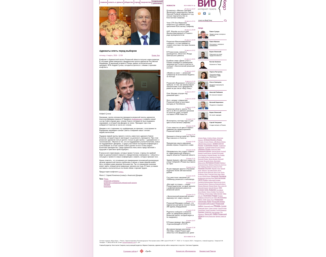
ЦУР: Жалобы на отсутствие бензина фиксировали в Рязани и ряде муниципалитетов (179, 33)
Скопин (201, 212)
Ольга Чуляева (211, 191)
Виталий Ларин (209, 161)
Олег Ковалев (210, 190)
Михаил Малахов (203, 186)
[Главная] (212, 15)
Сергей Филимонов (221, 210)
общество (128, 2)
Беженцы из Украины (215, 157)
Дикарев (107, 185)
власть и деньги (115, 2)
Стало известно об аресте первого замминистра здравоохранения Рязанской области (180, 129)
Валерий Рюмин (203, 159)
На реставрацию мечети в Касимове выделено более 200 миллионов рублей (181, 170)
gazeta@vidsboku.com (129, 242)
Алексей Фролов (216, 151)
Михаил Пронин (213, 186)
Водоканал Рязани (213, 163)
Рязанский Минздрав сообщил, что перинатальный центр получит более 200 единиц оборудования (181, 205)
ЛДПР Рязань (203, 180)
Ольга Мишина (202, 191)
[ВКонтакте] (204, 14)
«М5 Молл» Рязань (220, 141)
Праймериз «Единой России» (206, 197)
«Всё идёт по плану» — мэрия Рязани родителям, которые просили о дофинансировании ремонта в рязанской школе (181, 187)
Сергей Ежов (201, 210)
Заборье (204, 170)
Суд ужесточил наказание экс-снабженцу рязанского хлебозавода (180, 178)
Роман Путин (210, 199)
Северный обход (203, 208)
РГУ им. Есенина (220, 197)
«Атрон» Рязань (202, 138)
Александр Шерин (204, 151)
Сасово (223, 206)
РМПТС (200, 199)
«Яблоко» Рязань (204, 149)
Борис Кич (156, 55)
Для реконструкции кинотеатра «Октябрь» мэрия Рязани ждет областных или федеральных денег (180, 231)
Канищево (215, 176)
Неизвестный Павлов (207, 251)
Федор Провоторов (210, 216)
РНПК (204, 199)
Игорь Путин (217, 172)
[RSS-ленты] (199, 14)
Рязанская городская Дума (210, 200)
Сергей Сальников (211, 210)
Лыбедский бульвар (214, 180)
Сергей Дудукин (222, 208)
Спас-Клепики (215, 212)
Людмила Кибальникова (205, 182)
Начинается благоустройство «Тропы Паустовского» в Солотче (181, 137)
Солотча (208, 212)
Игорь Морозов (208, 172)
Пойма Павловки (217, 193)
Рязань (217, 206)
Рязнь (106, 179)
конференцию (137, 119)
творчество (146, 2)
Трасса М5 (208, 214)
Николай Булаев (203, 188)
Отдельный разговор (157, 2)
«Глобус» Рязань (211, 138)
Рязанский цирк (208, 206)
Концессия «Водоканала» (186, 251)
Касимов (222, 176)
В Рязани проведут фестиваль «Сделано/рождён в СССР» (178, 223)
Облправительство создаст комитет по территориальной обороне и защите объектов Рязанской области (181, 153)
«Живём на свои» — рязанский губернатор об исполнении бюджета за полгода (180, 74)
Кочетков (107, 186)
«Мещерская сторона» (205, 143)
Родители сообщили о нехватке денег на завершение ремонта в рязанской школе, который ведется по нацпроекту (180, 214)
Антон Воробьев (202, 155)
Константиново (220, 178)
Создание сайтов (130, 251)
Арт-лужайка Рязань (203, 157)
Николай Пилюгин (213, 188)
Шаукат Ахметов (221, 216)
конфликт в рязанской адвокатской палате (120, 183)
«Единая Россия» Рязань (212, 140)
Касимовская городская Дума (206, 178)
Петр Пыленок (220, 191)
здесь (121, 172)
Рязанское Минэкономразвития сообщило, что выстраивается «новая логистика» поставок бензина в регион (181, 44)
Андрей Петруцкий (217, 153)
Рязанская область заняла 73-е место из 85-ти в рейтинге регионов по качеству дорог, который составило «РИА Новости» (180, 111)
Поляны (220, 195)
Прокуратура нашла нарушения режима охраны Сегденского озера (180, 144)
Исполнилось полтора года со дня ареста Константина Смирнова (180, 121)
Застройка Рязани (212, 170)
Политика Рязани (210, 196)
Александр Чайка (215, 149)
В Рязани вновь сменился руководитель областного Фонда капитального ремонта (179, 54)
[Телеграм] (209, 14)
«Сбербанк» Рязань (211, 145)
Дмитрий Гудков (216, 168)
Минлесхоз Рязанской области (217, 184)
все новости (188, 5)
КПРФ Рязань (206, 176)
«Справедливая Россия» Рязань (215, 147)
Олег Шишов (219, 190)
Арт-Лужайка (221, 155)
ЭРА (199, 218)
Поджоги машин (209, 193)
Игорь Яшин (217, 174)
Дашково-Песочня (204, 168)
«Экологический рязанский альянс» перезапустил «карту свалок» (180, 197)
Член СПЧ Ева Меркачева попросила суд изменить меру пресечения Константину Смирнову (180, 24)
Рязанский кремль (218, 202)
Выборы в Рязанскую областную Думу (211, 166)
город (137, 2)
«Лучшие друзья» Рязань (205, 141)
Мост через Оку (222, 186)
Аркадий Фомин (212, 155)
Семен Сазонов (213, 208)
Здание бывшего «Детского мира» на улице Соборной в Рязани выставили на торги (181, 162)
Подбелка (201, 193)
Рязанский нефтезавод (206, 204)
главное (103, 2)
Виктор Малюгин (213, 159)
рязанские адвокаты (111, 181)
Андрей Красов (207, 153)
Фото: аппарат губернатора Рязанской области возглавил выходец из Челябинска (178, 102)
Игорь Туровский (209, 174)
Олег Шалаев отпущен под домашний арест (177, 94)
